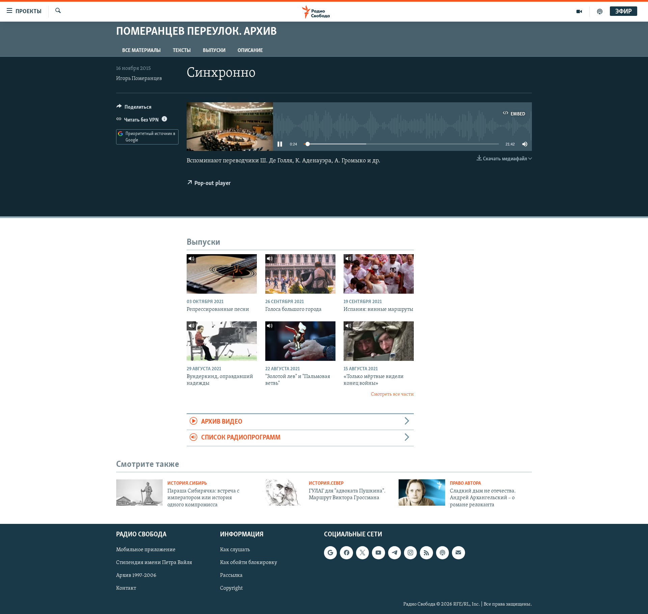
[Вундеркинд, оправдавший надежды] (222, 341)
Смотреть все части (392, 394)
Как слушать (235, 550)
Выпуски (214, 50)
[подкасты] (600, 11)
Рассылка (231, 575)
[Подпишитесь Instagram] (410, 552)
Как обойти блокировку (248, 562)
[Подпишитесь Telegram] (394, 552)
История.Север (326, 483)
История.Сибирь (187, 483)
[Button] (134, 108)
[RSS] (426, 552)
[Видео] (579, 11)
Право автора (465, 483)
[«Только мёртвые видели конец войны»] (379, 341)
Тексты (182, 50)
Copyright (231, 588)
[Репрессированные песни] (222, 274)
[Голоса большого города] (300, 274)
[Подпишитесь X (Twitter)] (362, 552)
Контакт (126, 588)
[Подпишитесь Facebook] (346, 552)
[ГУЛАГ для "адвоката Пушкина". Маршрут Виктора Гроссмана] (281, 492)
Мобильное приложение (146, 550)
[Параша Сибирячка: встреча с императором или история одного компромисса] (139, 492)
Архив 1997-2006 (136, 575)
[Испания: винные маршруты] (379, 274)
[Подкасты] (442, 552)
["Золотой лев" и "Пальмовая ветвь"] (300, 341)
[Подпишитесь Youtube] (378, 552)
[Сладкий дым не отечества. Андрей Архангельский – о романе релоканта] (422, 492)
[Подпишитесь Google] (330, 552)
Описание (250, 50)
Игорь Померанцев (139, 78)
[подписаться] (458, 552)
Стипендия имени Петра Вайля (154, 562)
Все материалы (141, 50)
